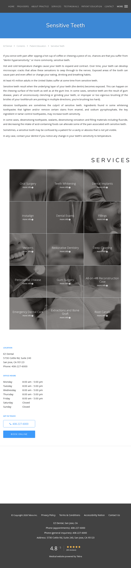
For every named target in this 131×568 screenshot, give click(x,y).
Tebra (79, 556)
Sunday (16, 406)
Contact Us (114, 515)
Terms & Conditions (69, 515)
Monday (23, 381)
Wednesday (23, 390)
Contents (21, 46)
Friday (23, 398)
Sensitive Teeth (58, 46)
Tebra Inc (32, 515)
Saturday (16, 402)
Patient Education (38, 46)
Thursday (23, 394)
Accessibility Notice (94, 515)
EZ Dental (7, 46)
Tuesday (23, 385)
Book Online (19, 434)
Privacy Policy (48, 515)
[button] (126, 6)
